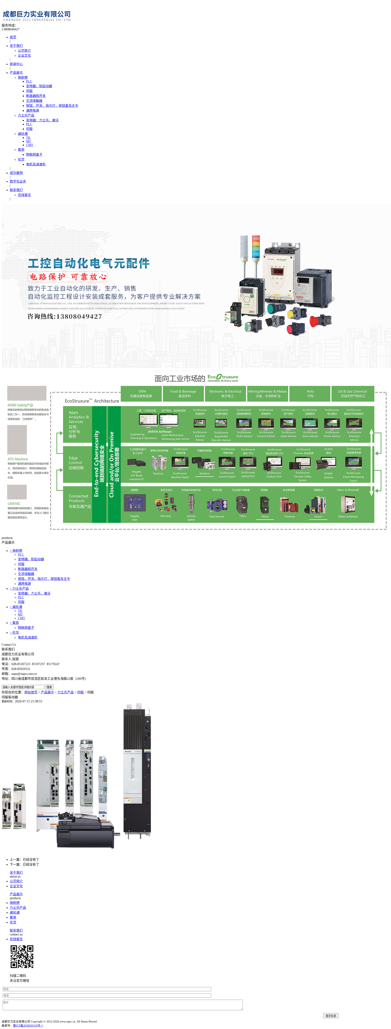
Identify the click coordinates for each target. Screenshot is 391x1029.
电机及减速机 (36, 164)
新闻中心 (16, 64)
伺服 (29, 91)
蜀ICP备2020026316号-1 (28, 1025)
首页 (13, 37)
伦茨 (21, 159)
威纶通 (23, 134)
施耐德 (23, 77)
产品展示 (16, 72)
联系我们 (16, 190)
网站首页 (30, 692)
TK (28, 137)
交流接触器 (34, 100)
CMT (29, 145)
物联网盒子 (34, 154)
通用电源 (32, 110)
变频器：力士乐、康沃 (42, 120)
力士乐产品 (26, 115)
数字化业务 (18, 181)
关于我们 (16, 45)
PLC (29, 81)
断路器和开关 (36, 96)
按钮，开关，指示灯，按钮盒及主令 (52, 105)
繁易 (21, 149)
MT (28, 141)
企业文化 (24, 55)
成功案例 (16, 173)
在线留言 (24, 195)
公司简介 (24, 50)
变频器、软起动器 (39, 86)
